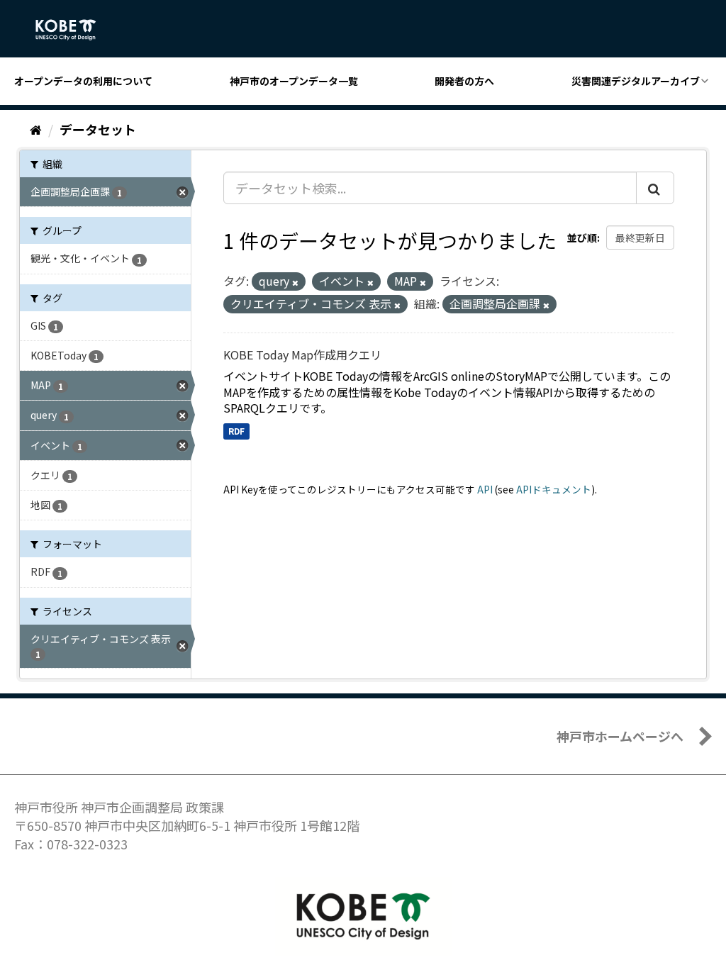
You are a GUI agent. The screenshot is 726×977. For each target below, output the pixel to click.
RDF (236, 431)
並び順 (582, 237)
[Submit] (655, 188)
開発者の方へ (464, 81)
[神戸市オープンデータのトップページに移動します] (73, 29)
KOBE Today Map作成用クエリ (302, 354)
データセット (98, 129)
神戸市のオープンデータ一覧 (294, 81)
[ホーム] (36, 129)
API (485, 489)
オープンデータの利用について (83, 81)
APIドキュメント (553, 489)
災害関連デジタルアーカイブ (635, 81)
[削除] (295, 282)
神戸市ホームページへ (620, 736)
